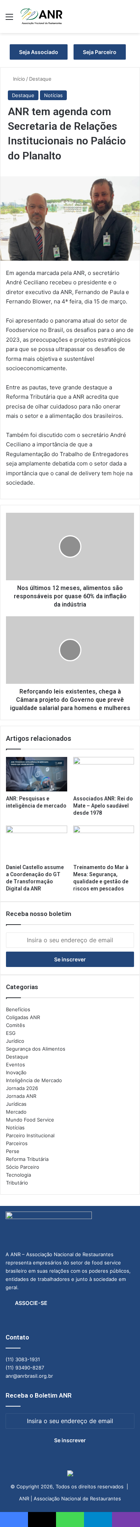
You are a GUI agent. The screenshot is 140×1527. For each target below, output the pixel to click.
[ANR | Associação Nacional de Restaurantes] (42, 16)
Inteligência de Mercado (34, 1080)
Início (18, 79)
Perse (12, 1151)
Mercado (16, 1112)
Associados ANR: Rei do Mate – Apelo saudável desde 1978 (103, 806)
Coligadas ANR (23, 1017)
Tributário (17, 1183)
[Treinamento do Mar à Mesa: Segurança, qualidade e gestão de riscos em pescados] (103, 843)
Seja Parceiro (99, 52)
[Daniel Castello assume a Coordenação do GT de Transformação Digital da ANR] (36, 843)
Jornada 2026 (22, 1088)
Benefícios (18, 1009)
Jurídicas (16, 1104)
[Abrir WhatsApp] (121, 1508)
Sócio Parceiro (22, 1167)
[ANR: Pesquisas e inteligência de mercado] (36, 774)
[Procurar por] (130, 19)
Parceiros (17, 1143)
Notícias (53, 95)
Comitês (15, 1025)
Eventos (15, 1065)
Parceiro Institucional (30, 1135)
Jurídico (15, 1041)
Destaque (40, 79)
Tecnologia (18, 1175)
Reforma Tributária (27, 1159)
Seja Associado (38, 52)
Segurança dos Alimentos (35, 1049)
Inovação (16, 1072)
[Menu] (9, 19)
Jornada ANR (21, 1096)
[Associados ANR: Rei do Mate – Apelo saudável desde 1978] (103, 774)
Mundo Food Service (30, 1120)
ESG (11, 1033)
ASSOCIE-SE (31, 1303)
